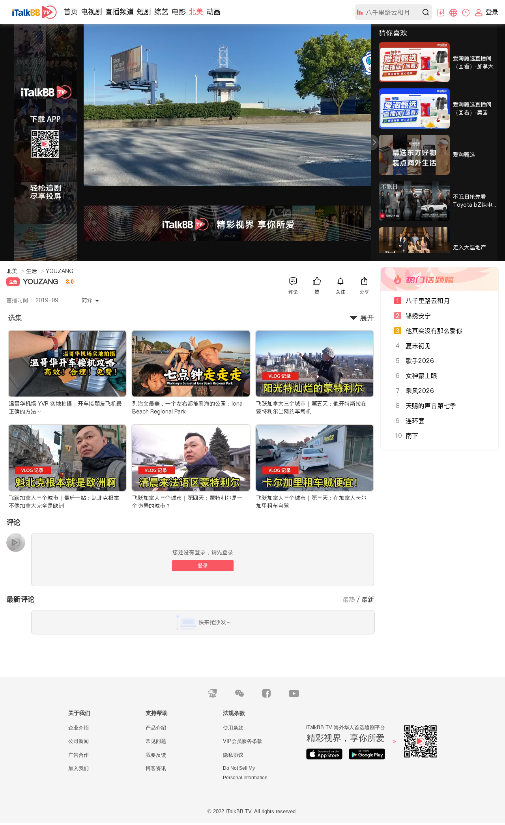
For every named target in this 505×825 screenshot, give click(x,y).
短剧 (144, 12)
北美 (196, 12)
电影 (179, 12)
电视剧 (91, 12)
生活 (35, 271)
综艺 (161, 12)
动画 (213, 12)
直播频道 (119, 12)
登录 (203, 566)
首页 (71, 12)
